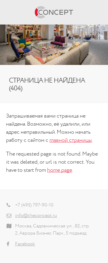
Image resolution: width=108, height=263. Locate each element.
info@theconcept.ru (36, 215)
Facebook (25, 244)
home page (59, 170)
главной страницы (71, 140)
